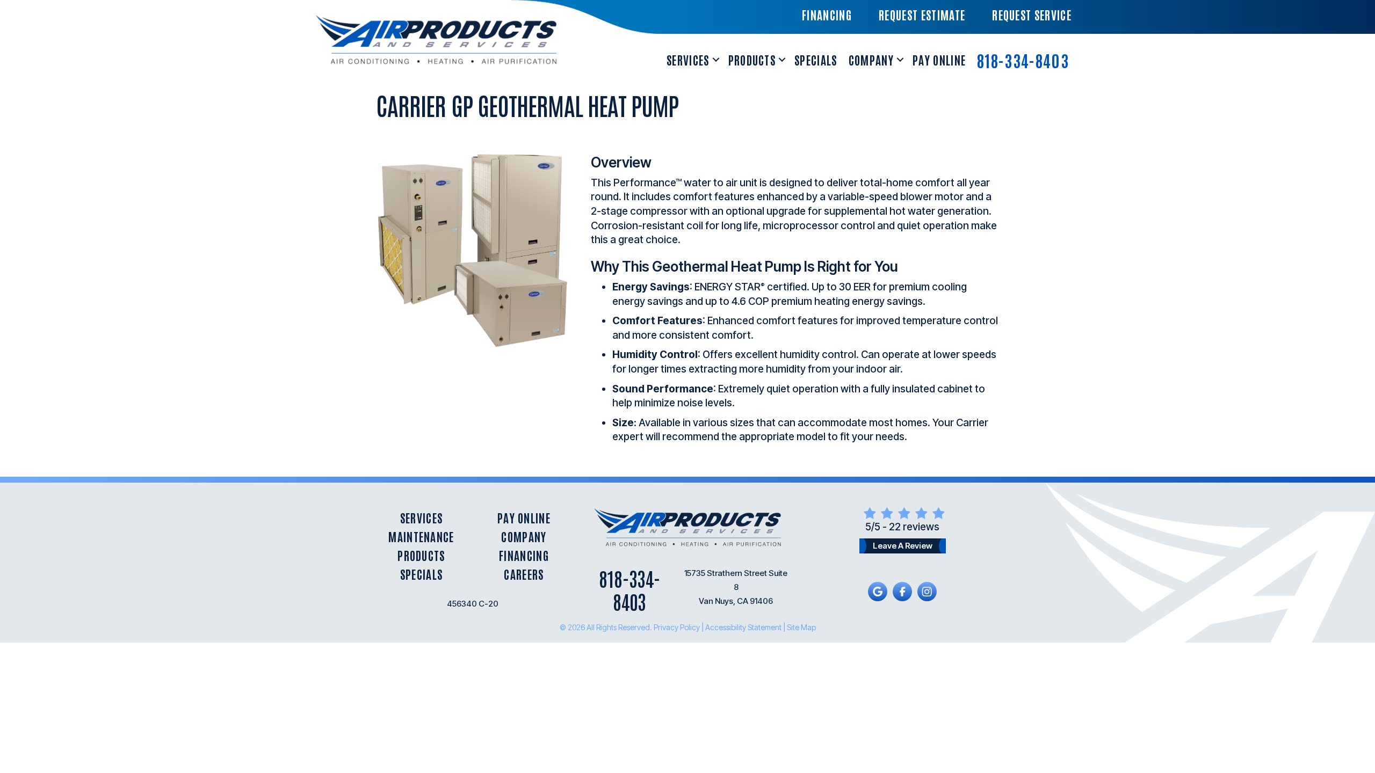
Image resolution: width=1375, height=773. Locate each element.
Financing (524, 555)
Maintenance (421, 536)
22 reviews (914, 527)
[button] (716, 60)
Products (752, 59)
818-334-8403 (1023, 59)
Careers (524, 574)
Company (871, 59)
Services (688, 59)
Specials (815, 59)
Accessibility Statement (743, 627)
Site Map (801, 627)
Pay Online (939, 59)
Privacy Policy (677, 627)
